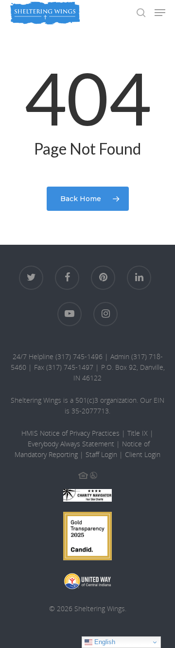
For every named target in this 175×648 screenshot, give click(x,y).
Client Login (142, 454)
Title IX (137, 433)
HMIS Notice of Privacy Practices (70, 433)
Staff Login (101, 454)
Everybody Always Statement (71, 443)
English (103, 642)
